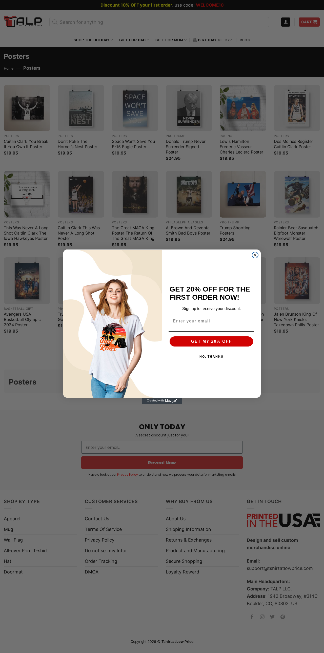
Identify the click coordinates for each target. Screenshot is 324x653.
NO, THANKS (211, 356)
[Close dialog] (255, 255)
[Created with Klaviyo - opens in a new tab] (162, 401)
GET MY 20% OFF (211, 341)
